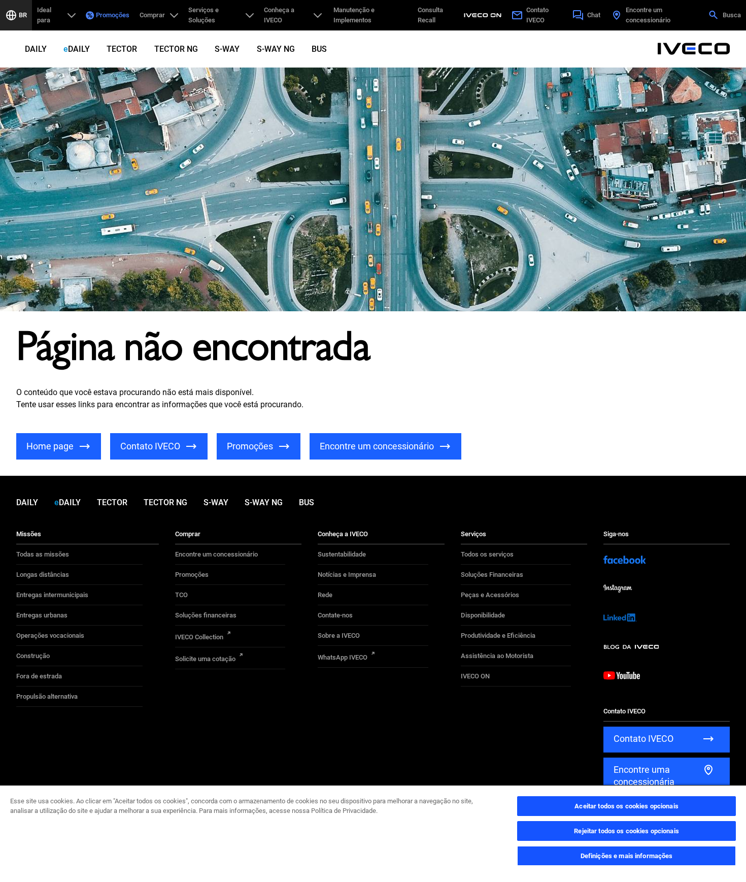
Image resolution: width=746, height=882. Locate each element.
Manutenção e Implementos (354, 15)
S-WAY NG (276, 49)
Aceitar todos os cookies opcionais (626, 806)
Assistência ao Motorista (497, 656)
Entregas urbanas (41, 615)
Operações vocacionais (50, 635)
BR (23, 15)
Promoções (112, 15)
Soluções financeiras (205, 615)
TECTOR (122, 49)
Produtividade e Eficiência (498, 635)
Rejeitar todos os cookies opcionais (626, 831)
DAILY (36, 49)
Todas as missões (42, 554)
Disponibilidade (483, 615)
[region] (373, 833)
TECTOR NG (176, 49)
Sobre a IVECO (339, 635)
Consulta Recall (430, 15)
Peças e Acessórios (490, 595)
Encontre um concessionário (216, 554)
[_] (484, 15)
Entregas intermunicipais (52, 595)
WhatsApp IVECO (342, 657)
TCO (181, 595)
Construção (33, 656)
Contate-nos (335, 615)
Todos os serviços (487, 554)
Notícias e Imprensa (347, 574)
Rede (325, 595)
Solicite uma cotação (205, 659)
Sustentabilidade (342, 554)
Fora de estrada (39, 676)
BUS (319, 49)
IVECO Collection (199, 637)
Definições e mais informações (627, 856)
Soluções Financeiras (492, 574)
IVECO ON (475, 676)
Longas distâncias (42, 574)
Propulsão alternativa (47, 696)
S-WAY (227, 49)
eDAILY (76, 49)
